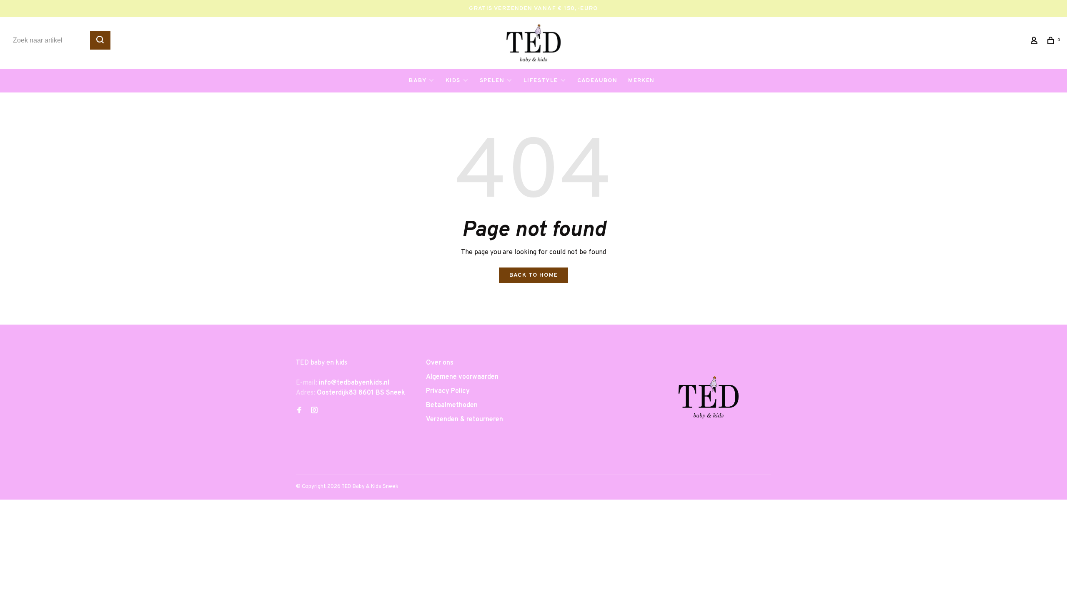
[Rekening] (1035, 42)
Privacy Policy (448, 391)
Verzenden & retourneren (464, 419)
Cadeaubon (597, 80)
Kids (453, 80)
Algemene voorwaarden (462, 377)
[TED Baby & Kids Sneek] (708, 400)
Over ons (439, 363)
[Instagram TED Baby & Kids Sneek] (314, 411)
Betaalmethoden (452, 405)
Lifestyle (540, 80)
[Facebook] (299, 411)
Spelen (492, 80)
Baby (417, 80)
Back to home (533, 275)
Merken (641, 80)
